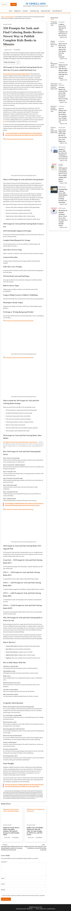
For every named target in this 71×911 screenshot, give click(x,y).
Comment (4, 861)
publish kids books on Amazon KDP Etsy (26, 798)
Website (3, 889)
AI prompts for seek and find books (11, 795)
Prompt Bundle (10, 16)
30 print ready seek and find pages (12, 791)
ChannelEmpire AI (57, 11)
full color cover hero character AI (28, 796)
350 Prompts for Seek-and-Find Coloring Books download (16, 792)
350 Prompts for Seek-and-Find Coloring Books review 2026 (29, 793)
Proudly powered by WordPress (24, 908)
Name (3, 878)
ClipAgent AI (17, 11)
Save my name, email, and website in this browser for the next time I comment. (24, 895)
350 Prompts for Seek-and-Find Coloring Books (31, 791)
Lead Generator (61, 84)
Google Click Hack (45, 11)
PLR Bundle (62, 127)
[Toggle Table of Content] (17, 62)
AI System (25, 11)
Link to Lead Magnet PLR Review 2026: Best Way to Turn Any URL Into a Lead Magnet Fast (63, 135)
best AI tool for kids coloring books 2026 (29, 795)
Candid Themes (51, 908)
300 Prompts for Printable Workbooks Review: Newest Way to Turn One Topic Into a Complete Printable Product (63, 218)
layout (4, 121)
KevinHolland (17, 49)
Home (10, 11)
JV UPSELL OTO (36, 3)
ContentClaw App (34, 11)
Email (3, 884)
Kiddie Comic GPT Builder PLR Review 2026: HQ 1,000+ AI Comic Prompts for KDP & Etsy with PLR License (35, 831)
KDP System (62, 147)
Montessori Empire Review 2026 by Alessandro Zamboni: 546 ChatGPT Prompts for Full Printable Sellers (11, 831)
